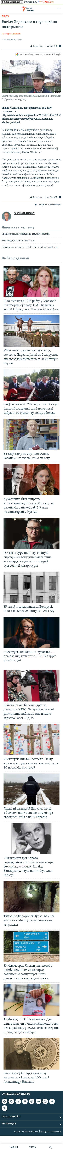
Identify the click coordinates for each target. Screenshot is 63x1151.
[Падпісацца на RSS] (4, 1108)
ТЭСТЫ (32, 1147)
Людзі (5, 16)
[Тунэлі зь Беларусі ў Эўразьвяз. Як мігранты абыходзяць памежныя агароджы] (31, 896)
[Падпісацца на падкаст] (31, 1101)
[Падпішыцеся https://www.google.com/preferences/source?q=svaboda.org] (4, 1101)
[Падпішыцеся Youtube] (25, 1101)
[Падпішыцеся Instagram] (45, 1101)
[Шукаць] (50, 1147)
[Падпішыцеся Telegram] (52, 1101)
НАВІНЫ (14, 1147)
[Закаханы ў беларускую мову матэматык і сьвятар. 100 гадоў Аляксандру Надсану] (31, 1054)
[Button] (37, 46)
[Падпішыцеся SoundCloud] (38, 1101)
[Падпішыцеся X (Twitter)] (18, 1101)
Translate (48, 2)
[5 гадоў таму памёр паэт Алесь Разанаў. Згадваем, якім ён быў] (31, 434)
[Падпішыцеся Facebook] (11, 1101)
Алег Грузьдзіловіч (11, 34)
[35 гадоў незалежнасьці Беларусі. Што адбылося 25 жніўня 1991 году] (31, 587)
